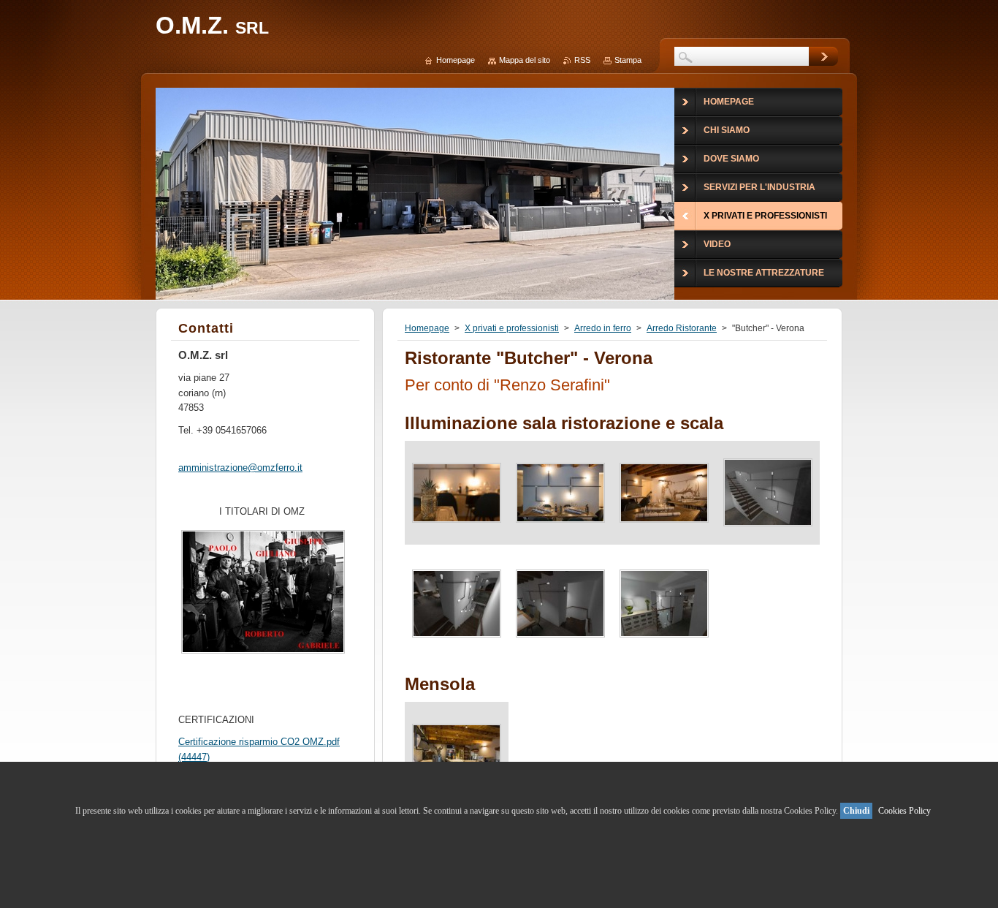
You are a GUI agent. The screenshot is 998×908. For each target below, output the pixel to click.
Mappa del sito (524, 60)
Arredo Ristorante (682, 328)
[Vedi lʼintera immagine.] (456, 493)
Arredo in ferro (602, 328)
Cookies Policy (904, 811)
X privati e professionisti (512, 328)
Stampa (627, 60)
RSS (582, 60)
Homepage (427, 328)
